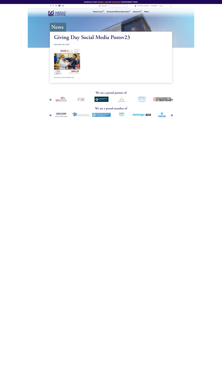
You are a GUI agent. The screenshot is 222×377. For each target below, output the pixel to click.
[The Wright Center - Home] (57, 13)
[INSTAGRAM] (56, 6)
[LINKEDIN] (63, 6)
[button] (98, 11)
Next (172, 100)
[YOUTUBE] (60, 6)
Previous (50, 100)
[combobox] (165, 6)
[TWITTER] (53, 6)
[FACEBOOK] (51, 6)
